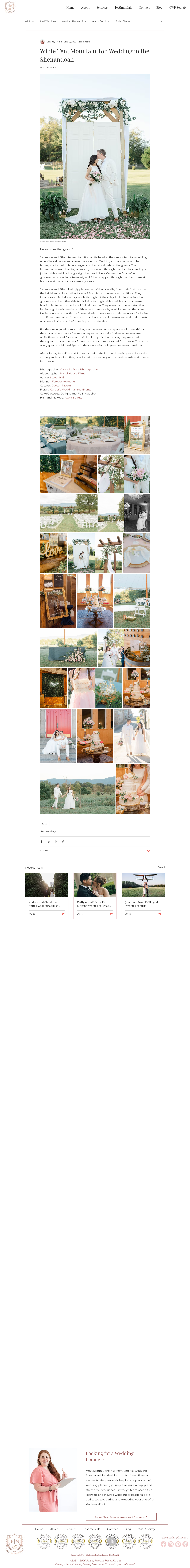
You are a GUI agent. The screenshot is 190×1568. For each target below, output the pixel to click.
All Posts (29, 21)
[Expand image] (53, 435)
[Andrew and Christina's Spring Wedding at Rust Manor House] (46, 885)
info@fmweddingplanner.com (174, 1537)
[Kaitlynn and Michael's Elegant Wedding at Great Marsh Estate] (95, 885)
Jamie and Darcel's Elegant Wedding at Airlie (141, 904)
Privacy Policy (77, 1554)
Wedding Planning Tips (74, 21)
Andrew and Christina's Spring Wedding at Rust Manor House (43, 904)
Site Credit (114, 1554)
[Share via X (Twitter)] (48, 841)
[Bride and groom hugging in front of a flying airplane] (143, 885)
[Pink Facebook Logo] (163, 1544)
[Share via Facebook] (41, 841)
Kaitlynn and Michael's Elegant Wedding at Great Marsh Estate (93, 904)
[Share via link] (63, 841)
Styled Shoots (123, 21)
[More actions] (148, 42)
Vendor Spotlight (101, 21)
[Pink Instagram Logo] (171, 1544)
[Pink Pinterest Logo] (178, 1544)
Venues (45, 823)
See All (161, 867)
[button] (161, 21)
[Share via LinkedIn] (56, 841)
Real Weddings (48, 21)
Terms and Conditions (96, 1554)
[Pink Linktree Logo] (185, 1544)
